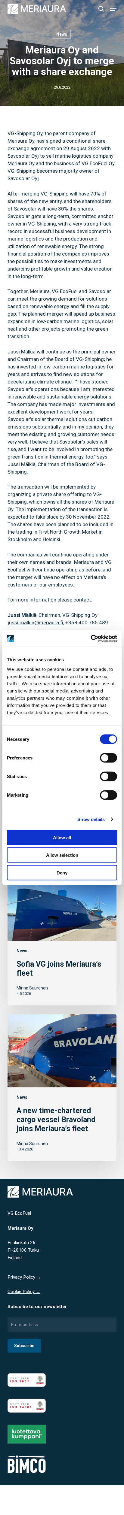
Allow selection (62, 855)
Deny (62, 872)
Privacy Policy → (24, 1277)
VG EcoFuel (19, 1213)
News (61, 34)
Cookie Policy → (24, 1291)
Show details (91, 819)
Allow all (62, 837)
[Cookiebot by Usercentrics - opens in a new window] (90, 638)
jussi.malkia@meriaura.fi (35, 623)
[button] (113, 9)
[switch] (108, 757)
